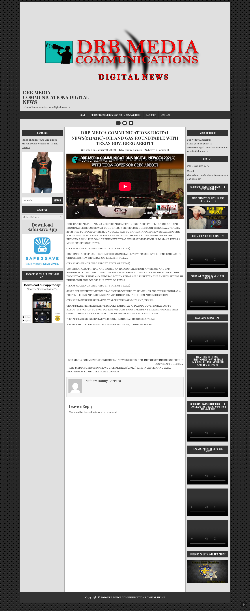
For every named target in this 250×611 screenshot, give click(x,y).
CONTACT (165, 115)
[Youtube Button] (124, 123)
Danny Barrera (133, 150)
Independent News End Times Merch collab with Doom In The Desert (40, 143)
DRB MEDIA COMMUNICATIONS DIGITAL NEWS (56, 97)
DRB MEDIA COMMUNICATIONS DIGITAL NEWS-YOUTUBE (116, 115)
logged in (89, 412)
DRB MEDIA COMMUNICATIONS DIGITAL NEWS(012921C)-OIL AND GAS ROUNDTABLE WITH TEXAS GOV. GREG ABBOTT (125, 138)
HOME (82, 115)
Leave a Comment (158, 150)
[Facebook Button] (118, 123)
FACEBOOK (151, 115)
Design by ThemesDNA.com (125, 606)
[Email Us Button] (131, 123)
